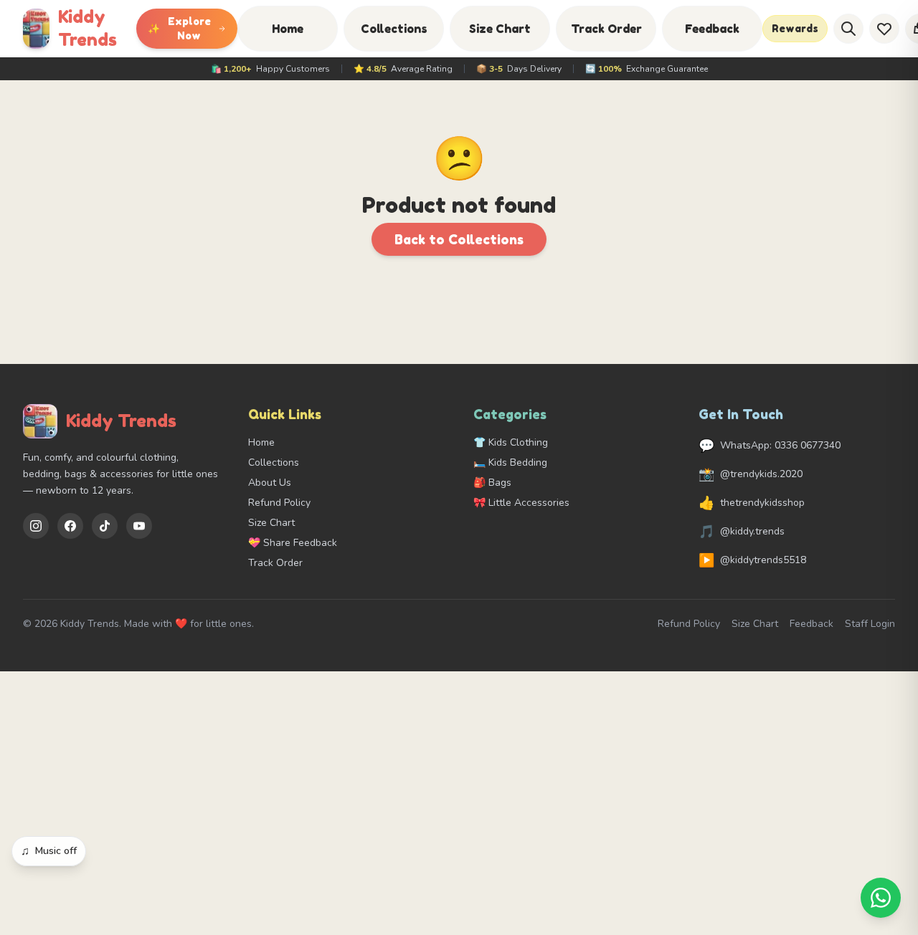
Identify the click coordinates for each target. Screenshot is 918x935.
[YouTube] (139, 526)
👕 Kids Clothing (510, 442)
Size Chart (500, 28)
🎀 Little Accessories (521, 502)
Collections (394, 28)
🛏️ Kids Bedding (510, 462)
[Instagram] (36, 526)
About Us (269, 482)
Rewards (795, 28)
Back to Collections (459, 239)
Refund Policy (279, 502)
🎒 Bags (492, 482)
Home (287, 28)
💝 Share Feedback (292, 543)
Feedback (712, 28)
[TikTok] (105, 526)
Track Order (606, 28)
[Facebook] (70, 526)
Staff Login (870, 623)
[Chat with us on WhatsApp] (881, 898)
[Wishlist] (884, 29)
